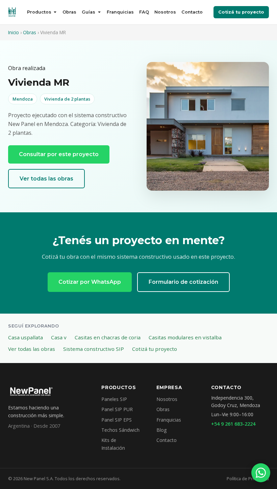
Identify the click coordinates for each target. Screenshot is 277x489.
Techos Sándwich (120, 430)
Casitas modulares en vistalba (185, 337)
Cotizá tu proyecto (241, 12)
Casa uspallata (25, 337)
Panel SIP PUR (117, 409)
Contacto (192, 12)
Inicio (13, 32)
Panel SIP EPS (116, 420)
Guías (88, 12)
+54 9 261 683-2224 (233, 424)
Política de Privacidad (248, 478)
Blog (161, 430)
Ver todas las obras (46, 178)
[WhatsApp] (260, 472)
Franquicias (120, 12)
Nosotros (165, 12)
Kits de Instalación (113, 444)
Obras (69, 12)
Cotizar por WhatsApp (89, 282)
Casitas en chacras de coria (108, 337)
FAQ (144, 12)
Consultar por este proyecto (59, 154)
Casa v (59, 337)
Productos (39, 12)
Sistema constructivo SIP (93, 348)
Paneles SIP (114, 399)
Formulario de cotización (183, 282)
